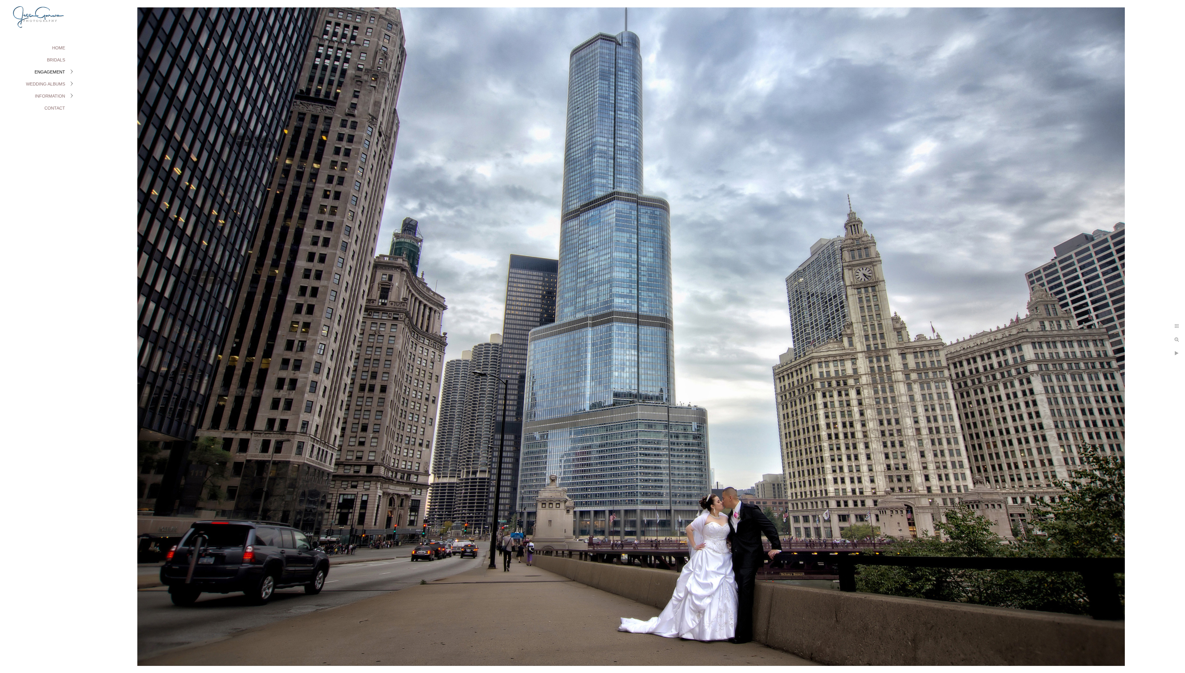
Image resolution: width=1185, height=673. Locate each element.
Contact (54, 108)
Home (58, 47)
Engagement (50, 71)
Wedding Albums (45, 84)
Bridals (56, 59)
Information (50, 96)
